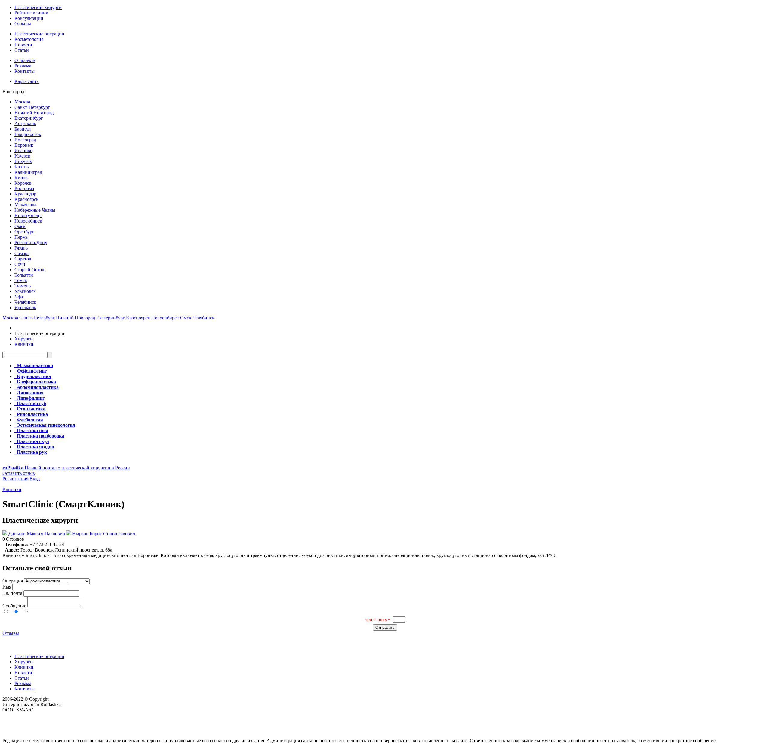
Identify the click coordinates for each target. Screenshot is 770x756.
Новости (23, 44)
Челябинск (25, 302)
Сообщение (14, 605)
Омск (20, 226)
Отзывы (22, 23)
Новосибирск (28, 220)
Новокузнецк (28, 215)
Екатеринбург (28, 118)
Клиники (23, 344)
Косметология (28, 39)
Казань (21, 166)
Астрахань (25, 123)
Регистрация (15, 478)
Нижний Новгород (34, 112)
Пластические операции (39, 33)
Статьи (21, 50)
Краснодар (25, 193)
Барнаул (22, 128)
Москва (22, 101)
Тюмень (22, 285)
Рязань (21, 247)
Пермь (21, 237)
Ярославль (25, 307)
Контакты (24, 71)
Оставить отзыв (18, 473)
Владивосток (27, 134)
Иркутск (23, 161)
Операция (12, 580)
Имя (6, 586)
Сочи (19, 264)
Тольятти (23, 275)
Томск (20, 280)
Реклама (22, 65)
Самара (21, 253)
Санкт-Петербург (32, 107)
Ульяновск (25, 291)
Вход (34, 478)
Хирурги (23, 338)
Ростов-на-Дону (30, 242)
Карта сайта (26, 81)
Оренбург (24, 231)
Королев (23, 183)
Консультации (28, 18)
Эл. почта (12, 593)
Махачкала (25, 204)
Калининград (28, 172)
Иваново (23, 150)
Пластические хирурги (38, 7)
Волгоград (25, 139)
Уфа (18, 296)
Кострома (24, 188)
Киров (21, 177)
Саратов (22, 258)
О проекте (24, 60)
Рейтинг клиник (31, 12)
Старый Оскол (29, 269)
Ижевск (22, 155)
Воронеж (23, 145)
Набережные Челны (34, 210)
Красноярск (26, 199)
